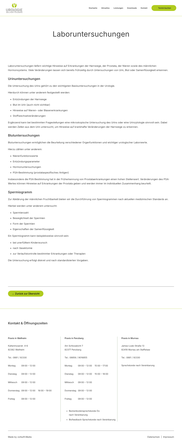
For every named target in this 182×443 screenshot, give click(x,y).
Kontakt (144, 8)
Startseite (93, 8)
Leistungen (118, 8)
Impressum (168, 437)
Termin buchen (164, 8)
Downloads (132, 8)
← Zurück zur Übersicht (25, 293)
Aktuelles (105, 8)
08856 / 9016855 (78, 357)
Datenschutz (153, 437)
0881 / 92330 (20, 357)
